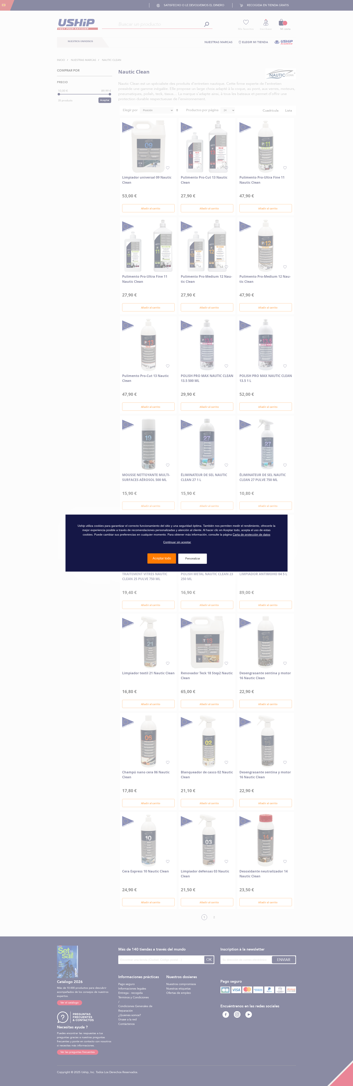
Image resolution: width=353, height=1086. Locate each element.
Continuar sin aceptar (177, 542)
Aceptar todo (162, 558)
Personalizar (192, 558)
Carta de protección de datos (251, 534)
